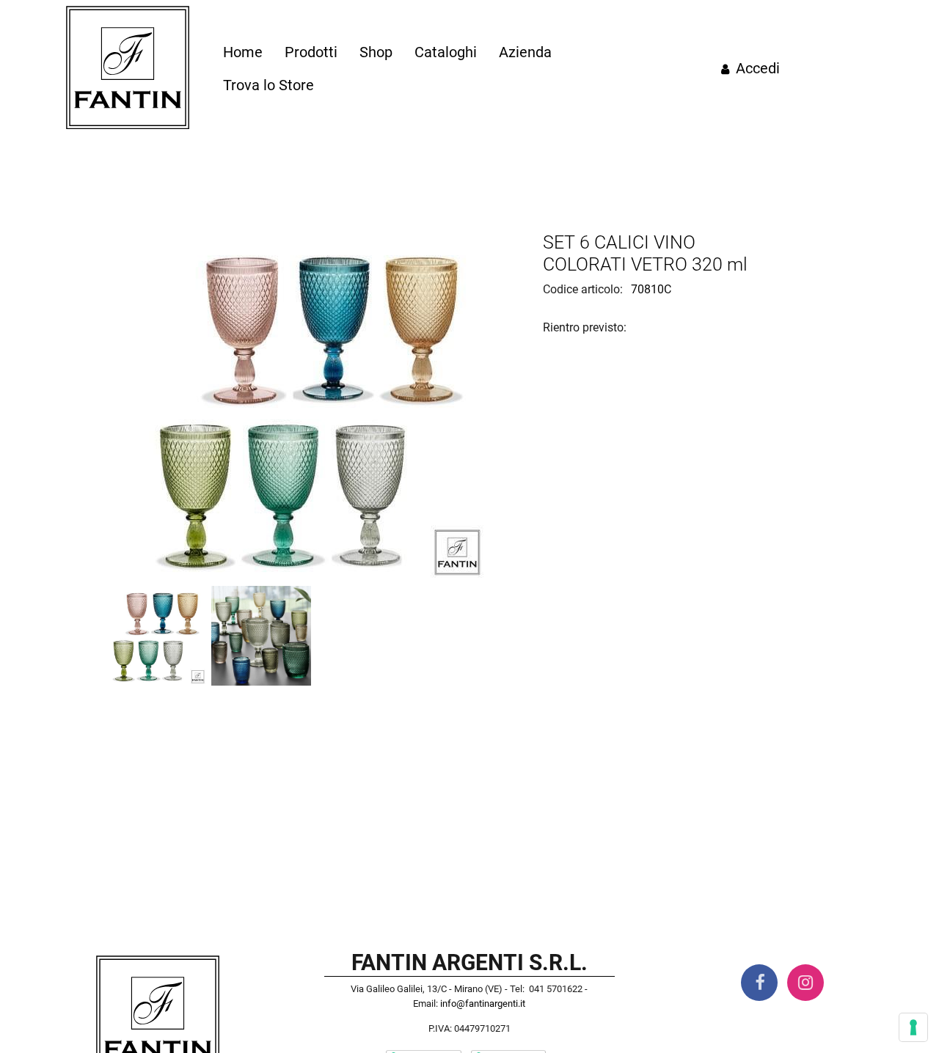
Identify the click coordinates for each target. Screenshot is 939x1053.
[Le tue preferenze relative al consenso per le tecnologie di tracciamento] (913, 1027)
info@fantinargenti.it (482, 1003)
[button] (313, 408)
